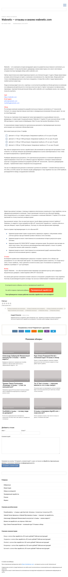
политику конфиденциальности (24, 463)
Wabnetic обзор (44, 310)
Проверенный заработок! (41, 290)
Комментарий (6, 436)
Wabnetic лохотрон (31, 310)
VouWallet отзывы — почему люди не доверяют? (15, 412)
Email (23, 430)
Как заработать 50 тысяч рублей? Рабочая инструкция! (30, 536)
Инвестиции (7, 488)
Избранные (7, 485)
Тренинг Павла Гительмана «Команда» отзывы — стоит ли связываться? (14, 385)
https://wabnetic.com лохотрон (17, 308)
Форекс (6, 500)
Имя (3, 430)
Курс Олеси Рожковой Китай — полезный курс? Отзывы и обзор (46, 356)
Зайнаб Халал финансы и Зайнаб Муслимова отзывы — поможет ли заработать (29, 515)
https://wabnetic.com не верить (36, 308)
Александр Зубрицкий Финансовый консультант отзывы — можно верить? (16, 357)
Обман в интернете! (10, 491)
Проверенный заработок (11, 494)
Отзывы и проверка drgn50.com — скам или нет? (47, 412)
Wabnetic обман (55, 310)
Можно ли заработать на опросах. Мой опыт (18, 521)
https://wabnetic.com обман (55, 308)
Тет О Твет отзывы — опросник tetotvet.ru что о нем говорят (46, 384)
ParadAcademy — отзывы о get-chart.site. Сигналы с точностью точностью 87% (28, 512)
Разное (6, 497)
